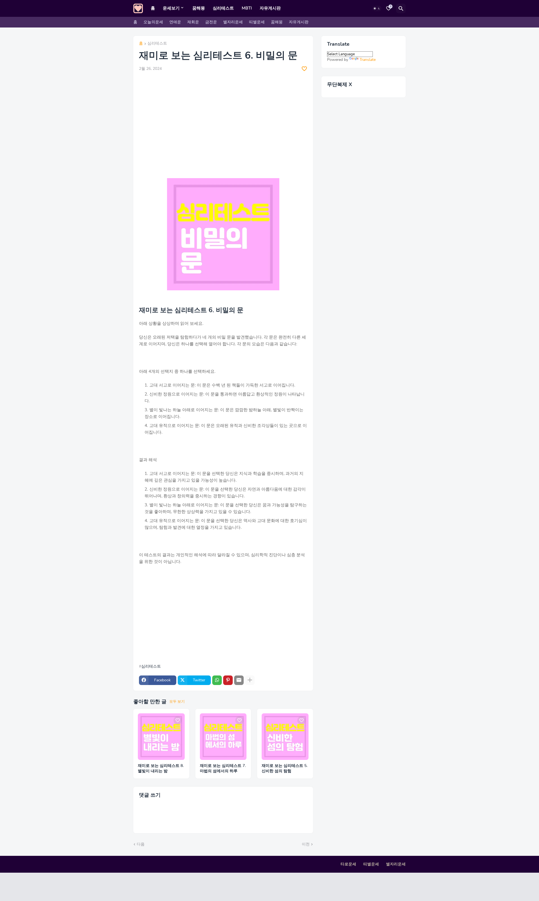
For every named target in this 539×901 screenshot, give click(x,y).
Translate (368, 59)
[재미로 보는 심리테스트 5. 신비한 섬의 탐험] (285, 736)
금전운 (211, 22)
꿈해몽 (198, 8)
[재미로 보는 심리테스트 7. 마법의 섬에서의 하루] (223, 736)
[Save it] (304, 69)
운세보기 (171, 8)
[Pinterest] (228, 680)
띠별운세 (257, 22)
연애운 (175, 22)
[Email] (239, 680)
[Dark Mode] (377, 8)
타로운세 (348, 864)
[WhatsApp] (217, 680)
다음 (141, 844)
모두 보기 (177, 701)
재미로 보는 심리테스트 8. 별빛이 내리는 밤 (161, 768)
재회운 (193, 22)
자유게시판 (270, 8)
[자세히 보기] (250, 680)
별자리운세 (233, 22)
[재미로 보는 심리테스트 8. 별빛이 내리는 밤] (161, 736)
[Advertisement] (223, 118)
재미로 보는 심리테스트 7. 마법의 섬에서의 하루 (223, 768)
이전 (306, 844)
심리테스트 (223, 8)
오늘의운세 (153, 22)
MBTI (247, 8)
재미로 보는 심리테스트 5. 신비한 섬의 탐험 (284, 768)
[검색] (401, 8)
